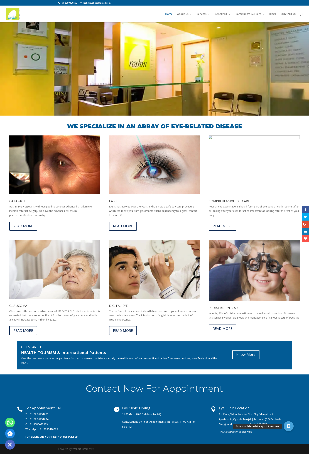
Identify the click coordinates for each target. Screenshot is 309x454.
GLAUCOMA (18, 306)
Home (169, 14)
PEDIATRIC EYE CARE (224, 308)
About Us (182, 14)
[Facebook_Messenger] (10, 433)
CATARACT (221, 14)
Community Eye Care (248, 14)
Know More (246, 354)
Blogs (272, 14)
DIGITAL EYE (118, 306)
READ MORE (23, 226)
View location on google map (236, 431)
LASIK (113, 201)
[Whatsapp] (10, 422)
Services (202, 14)
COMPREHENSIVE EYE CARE (229, 201)
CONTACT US (288, 14)
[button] (289, 426)
